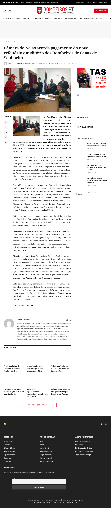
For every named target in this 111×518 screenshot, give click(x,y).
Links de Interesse (86, 18)
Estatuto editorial (91, 2)
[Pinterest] (6, 137)
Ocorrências (101, 10)
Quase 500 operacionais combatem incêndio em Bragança (37, 392)
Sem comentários (57, 63)
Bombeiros (25, 18)
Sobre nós (79, 2)
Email (13, 478)
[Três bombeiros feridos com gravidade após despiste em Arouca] (61, 380)
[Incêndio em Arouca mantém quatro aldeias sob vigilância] (14, 380)
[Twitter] (6, 127)
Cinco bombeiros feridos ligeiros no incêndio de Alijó (39, 3)
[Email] (6, 142)
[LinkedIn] (6, 132)
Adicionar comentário (37, 405)
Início (18, 18)
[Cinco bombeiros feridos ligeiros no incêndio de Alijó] (37, 357)
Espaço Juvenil (70, 18)
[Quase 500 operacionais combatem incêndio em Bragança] (37, 380)
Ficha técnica (103, 2)
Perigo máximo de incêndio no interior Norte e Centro (12, 368)
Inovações (58, 18)
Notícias (99, 18)
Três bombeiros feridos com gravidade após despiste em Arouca (61, 391)
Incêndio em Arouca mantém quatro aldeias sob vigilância (14, 391)
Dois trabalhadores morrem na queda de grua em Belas (60, 368)
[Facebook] (6, 122)
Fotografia (48, 18)
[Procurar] (107, 18)
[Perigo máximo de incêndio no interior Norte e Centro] (14, 357)
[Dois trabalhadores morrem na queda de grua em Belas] (61, 357)
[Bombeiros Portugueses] (55, 10)
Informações (37, 18)
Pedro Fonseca (22, 63)
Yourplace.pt (78, 500)
